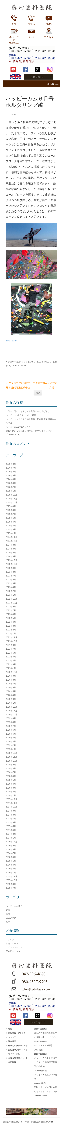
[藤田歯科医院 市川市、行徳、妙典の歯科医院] (31, 8)
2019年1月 (11, 749)
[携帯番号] (31, 981)
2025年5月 (11, 522)
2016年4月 (11, 865)
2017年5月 (11, 826)
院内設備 (12, 1041)
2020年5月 (11, 691)
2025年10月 (11, 502)
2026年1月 (11, 491)
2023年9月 (11, 568)
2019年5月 (11, 734)
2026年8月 (11, 464)
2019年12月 (11, 707)
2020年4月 (11, 695)
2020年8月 (11, 680)
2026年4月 (11, 479)
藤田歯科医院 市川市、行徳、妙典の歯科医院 (24, 1122)
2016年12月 (11, 841)
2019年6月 (11, 730)
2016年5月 (11, 861)
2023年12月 (11, 560)
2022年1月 (11, 633)
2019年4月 (11, 737)
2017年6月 (11, 822)
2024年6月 (11, 552)
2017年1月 (11, 838)
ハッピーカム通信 (14, 906)
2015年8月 (11, 884)
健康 (8, 910)
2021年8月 (11, 645)
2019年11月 (11, 710)
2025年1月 (11, 533)
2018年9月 (11, 764)
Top (59, 1122)
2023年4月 (11, 587)
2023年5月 (11, 583)
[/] (31, 965)
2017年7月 (11, 818)
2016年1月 (11, 872)
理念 (10, 1029)
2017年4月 (11, 830)
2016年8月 (11, 849)
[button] (50, 83)
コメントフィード (14, 947)
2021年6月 (11, 653)
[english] (31, 77)
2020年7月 (11, 684)
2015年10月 (11, 880)
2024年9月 (11, 545)
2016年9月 (11, 845)
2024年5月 (11, 556)
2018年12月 (11, 753)
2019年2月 (11, 745)
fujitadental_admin (17, 365)
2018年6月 (11, 776)
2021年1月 (11, 668)
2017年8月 (11, 815)
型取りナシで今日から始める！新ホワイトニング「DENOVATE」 (45, 1091)
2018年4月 (11, 784)
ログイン (10, 939)
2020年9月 (11, 676)
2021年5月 (11, 657)
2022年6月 (11, 614)
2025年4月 (11, 525)
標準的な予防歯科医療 (17, 1045)
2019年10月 (11, 714)
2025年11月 (11, 498)
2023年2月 (11, 591)
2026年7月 (11, 468)
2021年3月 (11, 664)
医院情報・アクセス (17, 1033)
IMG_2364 (11, 340)
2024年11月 (11, 537)
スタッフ (12, 1037)
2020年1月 (11, 703)
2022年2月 (11, 630)
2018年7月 (11, 772)
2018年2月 (11, 791)
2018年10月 (11, 761)
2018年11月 (11, 757)
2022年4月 (11, 622)
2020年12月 (11, 672)
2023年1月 (11, 595)
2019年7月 (11, 726)
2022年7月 (11, 610)
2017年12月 (11, 799)
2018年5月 (11, 780)
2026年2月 (11, 487)
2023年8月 (11, 572)
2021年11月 (11, 637)
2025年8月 (11, 510)
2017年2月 (11, 834)
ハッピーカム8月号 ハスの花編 (21, 415)
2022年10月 (11, 603)
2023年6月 (11, 579)
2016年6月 (11, 857)
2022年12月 (11, 599)
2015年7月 (11, 888)
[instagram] (49, 69)
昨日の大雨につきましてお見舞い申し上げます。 (29, 411)
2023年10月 (11, 564)
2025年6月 (11, 518)
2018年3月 (11, 788)
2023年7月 (11, 576)
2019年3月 (11, 741)
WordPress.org (13, 951)
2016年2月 (11, 868)
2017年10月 (11, 807)
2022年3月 (11, 626)
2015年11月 (11, 876)
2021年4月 (11, 660)
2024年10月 (11, 541)
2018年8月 (11, 768)
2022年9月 (11, 606)
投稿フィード (12, 943)
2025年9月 (11, 506)
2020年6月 (11, 687)
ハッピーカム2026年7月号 (18, 427)
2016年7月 (11, 853)
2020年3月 (11, 699)
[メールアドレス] (31, 989)
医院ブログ (22, 362)
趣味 (8, 921)
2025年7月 (11, 514)
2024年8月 (11, 549)
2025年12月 (11, 495)
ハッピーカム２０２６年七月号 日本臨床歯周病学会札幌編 (45, 1062)
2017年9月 (11, 811)
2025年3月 (11, 529)
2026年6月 (11, 471)
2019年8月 (11, 722)
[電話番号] (31, 973)
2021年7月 (11, 649)
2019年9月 (11, 718)
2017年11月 (11, 803)
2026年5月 (11, 475)
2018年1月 (11, 795)
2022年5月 (11, 618)
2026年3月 (11, 483)
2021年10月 (11, 641)
